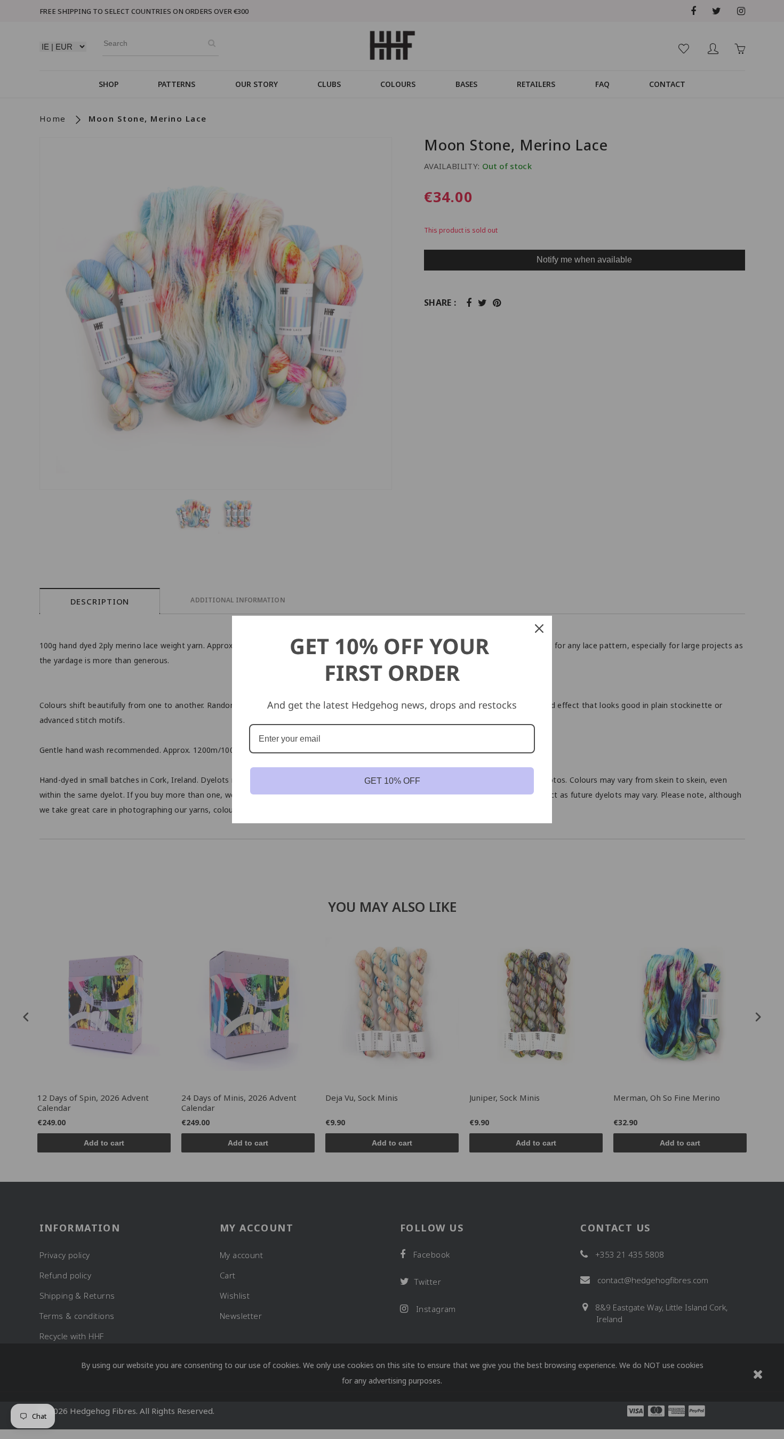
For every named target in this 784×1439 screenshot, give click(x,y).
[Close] (539, 628)
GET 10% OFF (392, 780)
